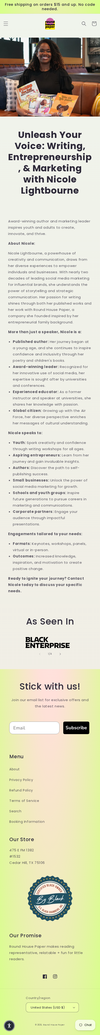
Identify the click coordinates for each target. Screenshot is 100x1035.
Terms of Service (24, 800)
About (14, 769)
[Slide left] (40, 654)
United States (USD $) (48, 1007)
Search (15, 811)
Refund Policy (21, 790)
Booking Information (27, 821)
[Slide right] (60, 654)
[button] (6, 24)
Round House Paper (54, 1024)
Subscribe (76, 728)
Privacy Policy (21, 780)
